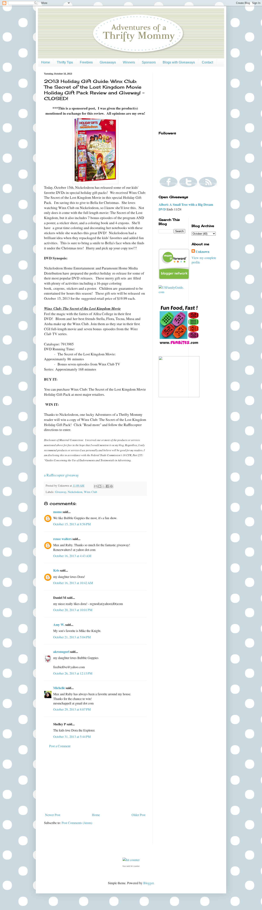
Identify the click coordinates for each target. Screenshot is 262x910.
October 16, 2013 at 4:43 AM (72, 556)
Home (45, 62)
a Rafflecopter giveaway (61, 475)
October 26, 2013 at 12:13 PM (72, 673)
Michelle (59, 687)
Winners (129, 62)
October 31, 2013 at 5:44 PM (72, 736)
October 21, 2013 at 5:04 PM (72, 637)
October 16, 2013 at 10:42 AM (73, 583)
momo (57, 511)
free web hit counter (131, 866)
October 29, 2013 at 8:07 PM (72, 709)
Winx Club (90, 492)
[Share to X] (104, 486)
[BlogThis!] (100, 486)
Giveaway (60, 492)
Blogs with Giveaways (179, 62)
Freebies (86, 62)
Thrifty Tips (65, 62)
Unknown (202, 251)
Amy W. (58, 624)
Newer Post (52, 815)
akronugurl (61, 651)
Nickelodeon (75, 492)
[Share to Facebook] (107, 486)
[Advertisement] (95, 780)
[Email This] (96, 486)
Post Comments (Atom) (77, 823)
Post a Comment (59, 746)
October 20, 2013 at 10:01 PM (72, 610)
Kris (56, 570)
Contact (207, 62)
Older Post (138, 815)
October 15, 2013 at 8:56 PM (72, 524)
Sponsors (149, 62)
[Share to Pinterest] (111, 486)
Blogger (148, 883)
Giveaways (108, 62)
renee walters (62, 538)
